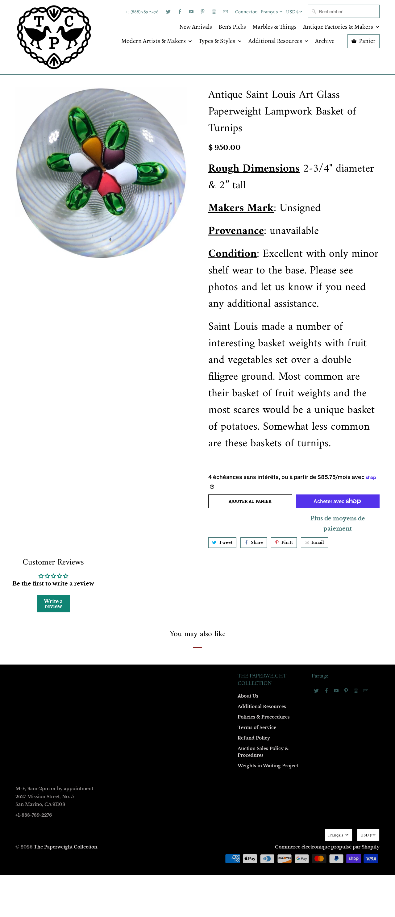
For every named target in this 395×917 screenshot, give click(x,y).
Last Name (119, 439)
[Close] (286, 325)
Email (114, 368)
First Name (119, 404)
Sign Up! (198, 578)
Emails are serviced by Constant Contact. (159, 561)
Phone (115, 475)
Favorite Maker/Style (128, 510)
